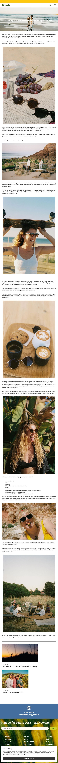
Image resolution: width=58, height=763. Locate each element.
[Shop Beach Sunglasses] (29, 593)
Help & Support (28, 744)
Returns (26, 739)
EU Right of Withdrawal (30, 742)
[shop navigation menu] (54, 5)
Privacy (7, 736)
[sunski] (6, 5)
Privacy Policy (23, 754)
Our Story (49, 736)
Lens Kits (26, 736)
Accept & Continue (29, 758)
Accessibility (8, 739)
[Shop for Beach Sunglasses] (29, 144)
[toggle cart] (50, 5)
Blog (47, 739)
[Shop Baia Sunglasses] (29, 339)
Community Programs (49, 745)
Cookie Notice (9, 742)
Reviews (48, 742)
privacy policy (44, 732)
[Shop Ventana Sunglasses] (29, 521)
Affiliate (7, 744)
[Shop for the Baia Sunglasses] (29, 85)
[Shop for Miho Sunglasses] (29, 235)
